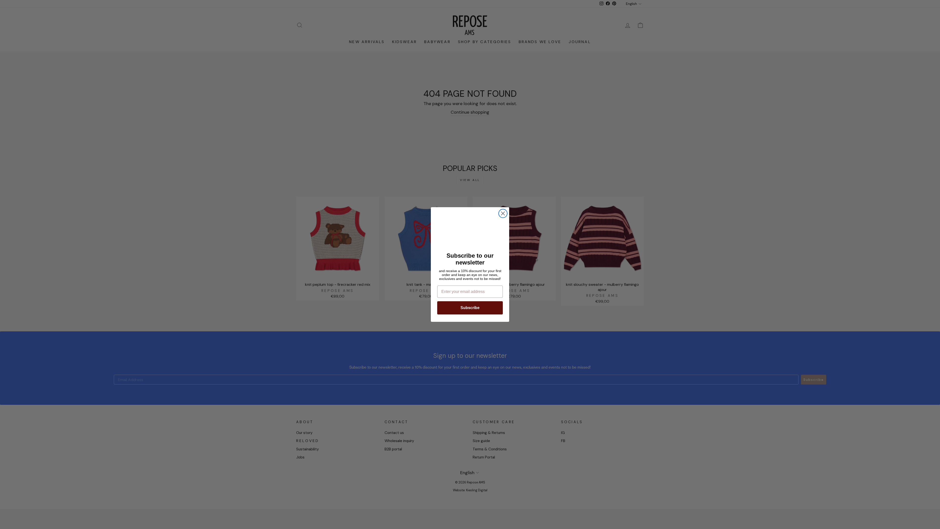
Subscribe (470, 308)
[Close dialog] (503, 213)
